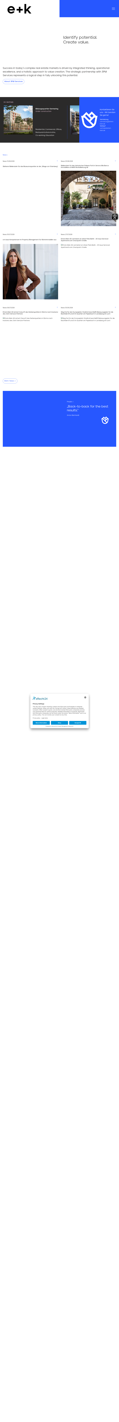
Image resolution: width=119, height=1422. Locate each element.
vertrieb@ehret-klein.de (105, 129)
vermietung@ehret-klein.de (107, 123)
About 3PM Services (13, 81)
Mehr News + (10, 381)
